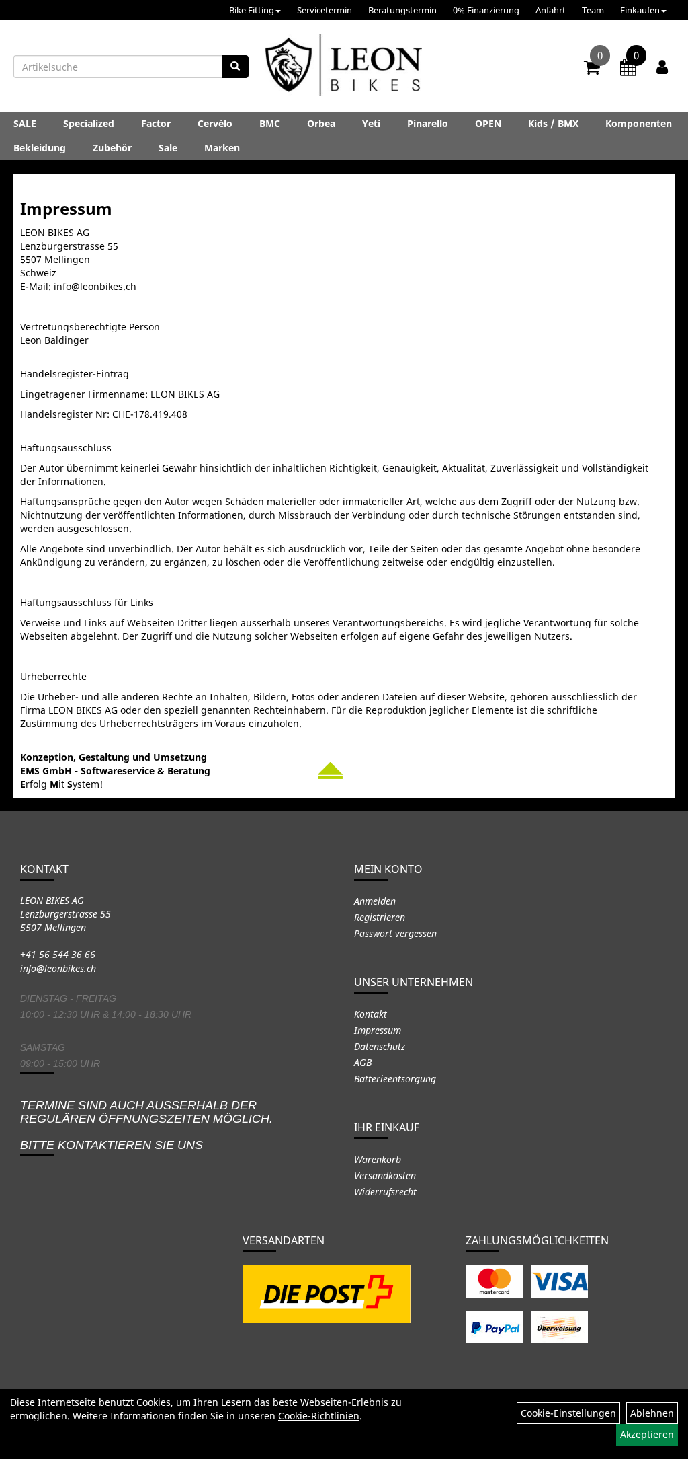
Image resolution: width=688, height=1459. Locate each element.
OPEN (488, 123)
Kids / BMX (553, 123)
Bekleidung (39, 147)
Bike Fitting (251, 10)
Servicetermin (324, 10)
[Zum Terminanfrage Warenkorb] (628, 69)
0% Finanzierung (486, 10)
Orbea (321, 123)
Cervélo (215, 123)
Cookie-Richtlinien (318, 1415)
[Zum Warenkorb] (592, 69)
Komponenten (638, 123)
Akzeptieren (647, 1434)
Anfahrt (550, 10)
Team (593, 10)
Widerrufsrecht (385, 1191)
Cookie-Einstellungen (568, 1413)
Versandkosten (385, 1175)
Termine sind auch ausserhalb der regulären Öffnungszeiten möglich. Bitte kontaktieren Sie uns (146, 1125)
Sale (168, 147)
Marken (222, 147)
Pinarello (427, 123)
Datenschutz (379, 1046)
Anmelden (375, 901)
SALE (24, 123)
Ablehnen (652, 1413)
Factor (156, 123)
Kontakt (370, 1014)
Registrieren (379, 917)
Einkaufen (640, 10)
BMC (269, 123)
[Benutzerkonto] (662, 66)
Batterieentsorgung (395, 1078)
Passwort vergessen (395, 933)
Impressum (377, 1030)
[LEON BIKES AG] (343, 67)
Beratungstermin (402, 10)
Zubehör (112, 147)
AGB (363, 1062)
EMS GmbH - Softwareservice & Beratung (115, 770)
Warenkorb (377, 1159)
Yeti (371, 123)
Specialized (88, 123)
